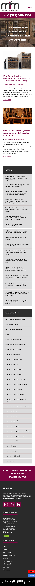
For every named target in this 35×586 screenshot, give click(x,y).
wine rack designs (11, 451)
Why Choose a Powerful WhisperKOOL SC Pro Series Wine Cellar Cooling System (16, 217)
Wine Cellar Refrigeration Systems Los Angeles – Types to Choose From (16, 285)
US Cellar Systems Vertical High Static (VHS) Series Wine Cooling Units (16, 252)
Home (5, 546)
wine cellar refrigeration (13, 426)
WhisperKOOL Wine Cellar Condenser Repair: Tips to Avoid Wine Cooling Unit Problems (16, 201)
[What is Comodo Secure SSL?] (17, 536)
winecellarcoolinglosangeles (14, 84)
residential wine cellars (13, 349)
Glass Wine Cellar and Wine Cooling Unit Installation (17, 245)
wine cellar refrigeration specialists (17, 431)
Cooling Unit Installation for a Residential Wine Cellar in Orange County (16, 260)
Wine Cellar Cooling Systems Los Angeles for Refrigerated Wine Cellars (16, 133)
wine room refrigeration (13, 456)
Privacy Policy (7, 564)
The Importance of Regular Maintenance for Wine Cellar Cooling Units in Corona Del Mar (15, 269)
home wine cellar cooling (13, 329)
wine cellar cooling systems (14, 394)
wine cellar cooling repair (13, 389)
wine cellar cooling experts (14, 374)
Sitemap (6, 567)
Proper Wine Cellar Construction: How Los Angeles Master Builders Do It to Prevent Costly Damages (17, 193)
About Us (6, 549)
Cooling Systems (9, 555)
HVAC (7, 334)
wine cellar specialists (12, 441)
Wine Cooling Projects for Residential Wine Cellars (13, 225)
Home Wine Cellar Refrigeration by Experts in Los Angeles (17, 185)
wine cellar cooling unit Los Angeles (17, 406)
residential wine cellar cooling (15, 344)
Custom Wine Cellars (12, 324)
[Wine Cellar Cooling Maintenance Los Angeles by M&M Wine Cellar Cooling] (17, 60)
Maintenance (7, 561)
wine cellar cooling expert (14, 369)
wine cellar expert (11, 416)
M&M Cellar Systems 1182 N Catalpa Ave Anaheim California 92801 (9, 529)
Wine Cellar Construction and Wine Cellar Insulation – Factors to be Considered (17, 293)
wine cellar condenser (12, 354)
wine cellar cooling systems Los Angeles (15, 400)
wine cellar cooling (11, 364)
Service (5, 558)
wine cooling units (11, 446)
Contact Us (7, 552)
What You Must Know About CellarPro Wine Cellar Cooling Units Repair (17, 209)
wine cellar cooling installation (15, 379)
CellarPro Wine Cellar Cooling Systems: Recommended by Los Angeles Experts (16, 178)
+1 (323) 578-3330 (8, 524)
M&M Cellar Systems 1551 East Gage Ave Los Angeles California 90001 (10, 520)
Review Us (6, 570)
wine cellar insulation (12, 421)
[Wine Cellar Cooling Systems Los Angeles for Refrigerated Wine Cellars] (17, 116)
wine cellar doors (11, 411)
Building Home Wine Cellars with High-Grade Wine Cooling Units (16, 232)
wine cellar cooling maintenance (16, 384)
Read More (7, 100)
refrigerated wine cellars (13, 339)
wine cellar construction (13, 359)
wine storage (9, 461)
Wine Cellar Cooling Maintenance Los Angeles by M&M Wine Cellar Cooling (16, 78)
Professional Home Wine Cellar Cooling (15, 238)
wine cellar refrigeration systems (16, 436)
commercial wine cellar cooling (15, 319)
